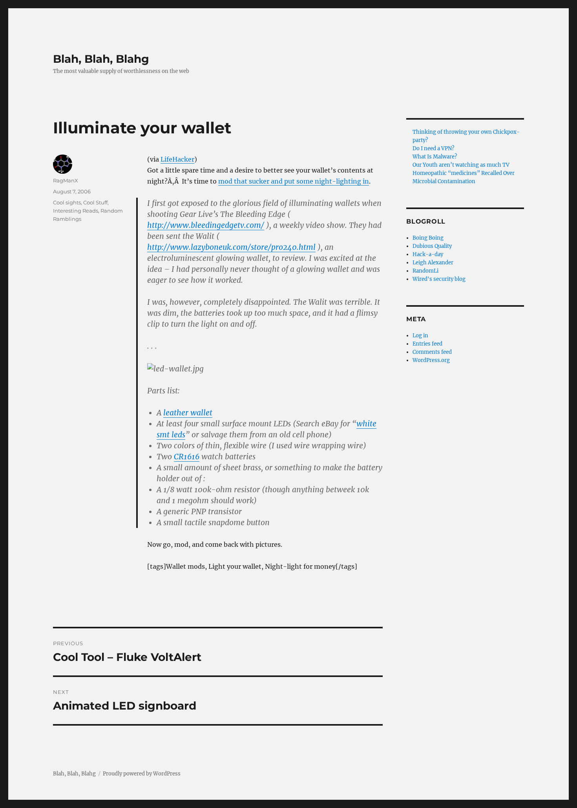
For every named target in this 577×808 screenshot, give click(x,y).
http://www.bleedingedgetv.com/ (205, 225)
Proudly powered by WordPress (142, 773)
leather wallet (187, 412)
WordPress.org (431, 360)
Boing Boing (428, 238)
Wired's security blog (439, 279)
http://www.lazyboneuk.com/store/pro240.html (231, 247)
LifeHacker (177, 159)
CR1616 (186, 456)
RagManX (65, 180)
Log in (420, 335)
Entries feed (427, 343)
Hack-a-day (428, 254)
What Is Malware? (435, 156)
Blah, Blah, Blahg (101, 59)
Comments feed (432, 352)
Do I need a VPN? (433, 148)
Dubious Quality (432, 246)
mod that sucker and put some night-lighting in (293, 181)
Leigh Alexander (433, 262)
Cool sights (67, 202)
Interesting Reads (75, 210)
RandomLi (425, 271)
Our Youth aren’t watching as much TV (461, 165)
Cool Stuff (95, 202)
